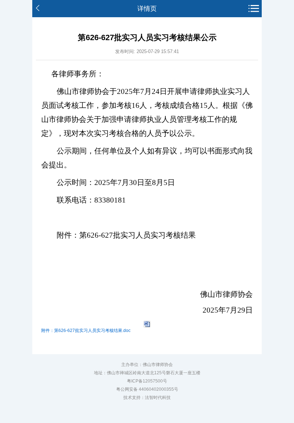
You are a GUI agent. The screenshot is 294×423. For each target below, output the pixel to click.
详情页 (147, 8)
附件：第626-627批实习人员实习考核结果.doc (86, 330)
